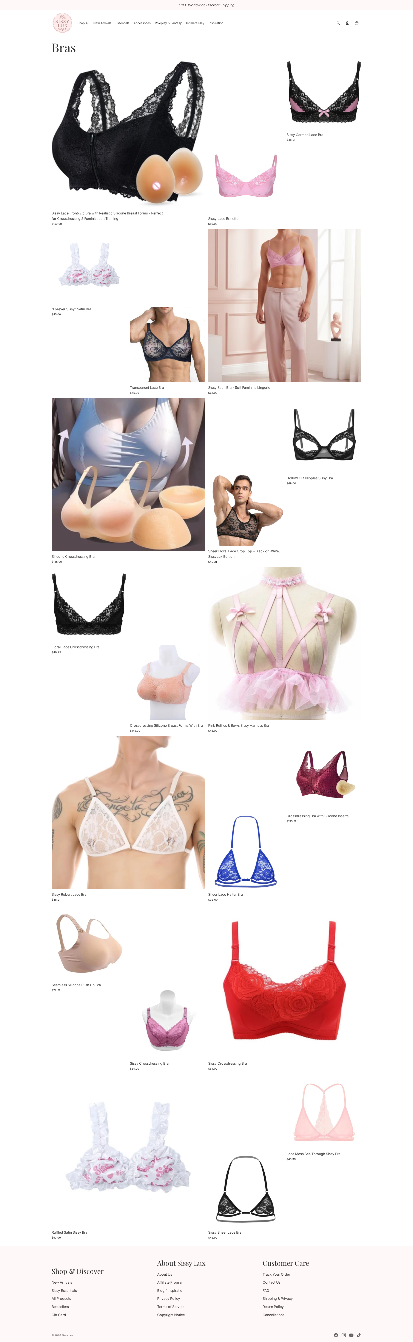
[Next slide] (198, 131)
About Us (164, 1274)
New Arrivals (62, 1282)
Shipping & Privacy (278, 1298)
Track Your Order (276, 1274)
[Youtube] (351, 1335)
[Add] (355, 713)
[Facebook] (336, 1335)
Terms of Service (170, 1307)
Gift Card (59, 1315)
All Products (61, 1298)
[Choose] (198, 201)
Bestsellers (60, 1307)
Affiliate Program (170, 1282)
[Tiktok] (358, 1335)
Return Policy (273, 1307)
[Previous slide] (58, 131)
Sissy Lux (67, 1335)
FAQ (266, 1290)
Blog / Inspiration (170, 1290)
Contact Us (271, 1282)
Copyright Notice (171, 1315)
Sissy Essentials (64, 1290)
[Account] (347, 23)
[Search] (338, 23)
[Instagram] (343, 1335)
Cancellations (273, 1315)
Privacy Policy (168, 1298)
